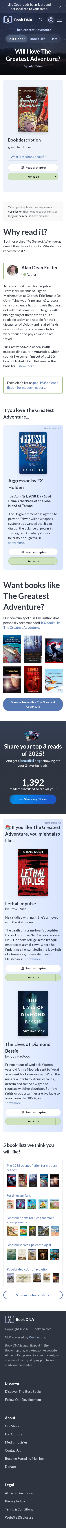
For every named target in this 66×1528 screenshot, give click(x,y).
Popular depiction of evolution (28, 1269)
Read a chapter (35, 167)
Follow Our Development (23, 1400)
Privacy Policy (15, 1501)
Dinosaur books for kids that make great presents (30, 1220)
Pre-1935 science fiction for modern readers (32, 1168)
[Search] (40, 20)
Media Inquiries (16, 1442)
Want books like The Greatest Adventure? (31, 595)
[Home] (18, 20)
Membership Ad (52, 428)
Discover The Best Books (23, 1391)
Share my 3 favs (35, 799)
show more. (27, 366)
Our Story (12, 1426)
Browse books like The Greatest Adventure (33, 704)
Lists (53, 39)
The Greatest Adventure (33, 30)
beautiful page (31, 761)
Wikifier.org (37, 1337)
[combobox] (40, 20)
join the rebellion (22, 216)
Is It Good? (17, 39)
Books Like (37, 39)
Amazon (33, 176)
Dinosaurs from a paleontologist (29, 1245)
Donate (10, 1467)
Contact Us (13, 1450)
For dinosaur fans (19, 1195)
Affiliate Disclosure (19, 1493)
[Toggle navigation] (59, 20)
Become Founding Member (24, 1458)
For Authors (13, 1434)
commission (15, 211)
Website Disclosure (19, 1517)
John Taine (35, 66)
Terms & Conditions (19, 1509)
